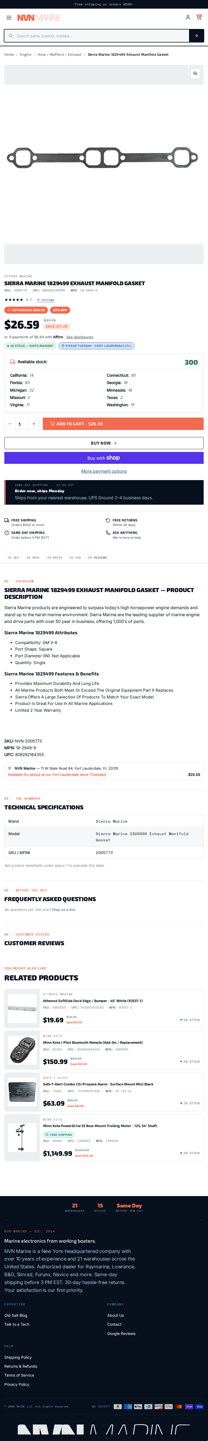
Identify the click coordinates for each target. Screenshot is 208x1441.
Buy (13, 558)
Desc (33, 558)
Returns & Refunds (20, 1366)
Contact (114, 1324)
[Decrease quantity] (10, 423)
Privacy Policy (16, 1384)
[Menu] (9, 17)
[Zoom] (195, 74)
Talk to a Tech (16, 1324)
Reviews (97, 558)
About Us (115, 1315)
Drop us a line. (64, 909)
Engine (25, 54)
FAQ (75, 558)
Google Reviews (121, 1333)
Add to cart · (80, 423)
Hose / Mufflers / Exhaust (60, 54)
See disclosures (79, 337)
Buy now (101, 443)
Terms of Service (19, 1375)
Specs (54, 558)
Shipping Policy (18, 1357)
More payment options (104, 471)
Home (9, 54)
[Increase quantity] (33, 423)
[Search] (196, 35)
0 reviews (45, 299)
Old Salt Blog (15, 1315)
